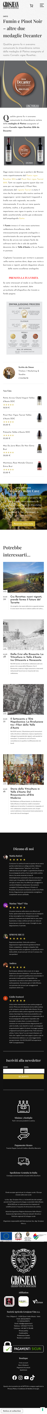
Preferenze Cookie (23, 1335)
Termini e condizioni (23, 1338)
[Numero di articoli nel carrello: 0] (31, 6)
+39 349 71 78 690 (27, 1328)
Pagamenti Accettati (23, 1367)
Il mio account (23, 1363)
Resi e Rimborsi (23, 1365)
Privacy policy (23, 1331)
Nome (5, 1067)
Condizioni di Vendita (25, 1389)
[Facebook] (14, 1380)
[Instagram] (20, 1380)
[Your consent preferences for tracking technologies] (42, 1409)
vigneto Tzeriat (24, 190)
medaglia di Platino (17, 124)
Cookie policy (23, 1333)
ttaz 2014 (12, 179)
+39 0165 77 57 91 (26, 1326)
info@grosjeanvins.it (25, 1323)
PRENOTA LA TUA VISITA (23, 277)
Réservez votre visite (23, 524)
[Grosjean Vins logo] (11, 5)
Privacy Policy (12, 1389)
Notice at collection (12, 1411)
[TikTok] (32, 1380)
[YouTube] (26, 1380)
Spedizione (23, 1370)
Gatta (21, 218)
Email (26, 1067)
